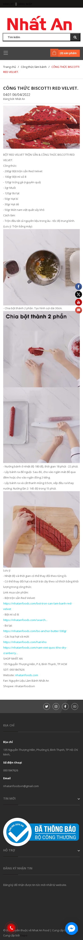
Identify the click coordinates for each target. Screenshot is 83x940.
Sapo (23, 935)
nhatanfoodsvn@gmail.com (21, 786)
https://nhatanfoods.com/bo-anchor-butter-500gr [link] (35, 631)
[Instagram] (56, 706)
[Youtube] (74, 706)
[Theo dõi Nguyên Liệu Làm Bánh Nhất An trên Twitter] (46, 706)
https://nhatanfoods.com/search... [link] (25, 620)
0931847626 (10, 770)
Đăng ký (8, 4)
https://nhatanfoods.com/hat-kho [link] (25, 642)
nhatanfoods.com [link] (26, 675)
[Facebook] (65, 706)
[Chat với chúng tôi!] (71, 928)
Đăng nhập (25, 4)
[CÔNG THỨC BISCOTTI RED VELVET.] (41, 127)
